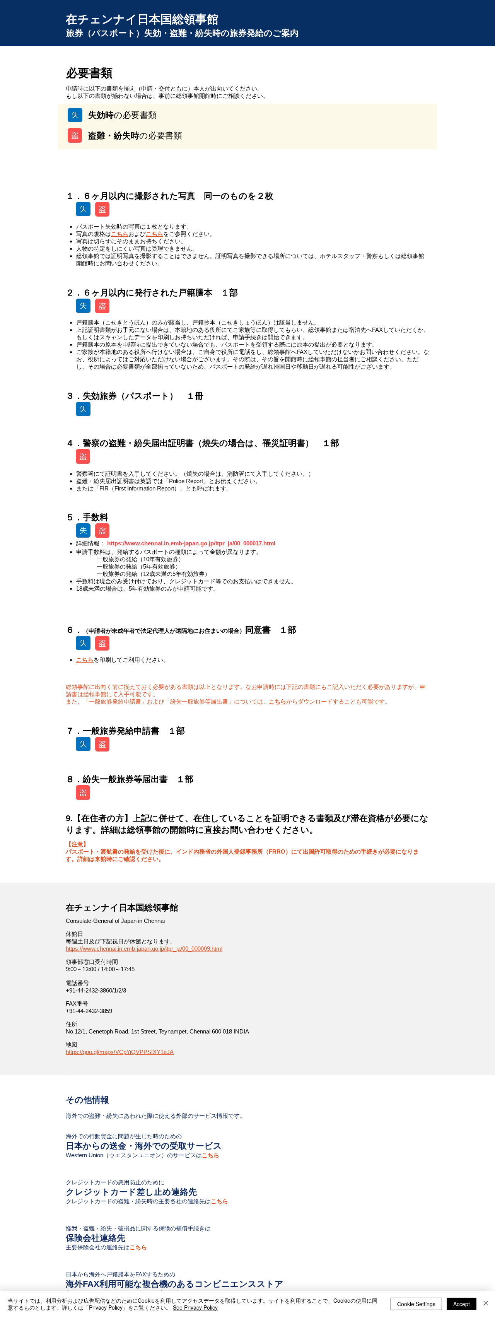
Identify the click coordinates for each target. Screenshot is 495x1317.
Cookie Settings (416, 1304)
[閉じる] (485, 1304)
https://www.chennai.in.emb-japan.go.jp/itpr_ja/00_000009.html (144, 948)
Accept (461, 1304)
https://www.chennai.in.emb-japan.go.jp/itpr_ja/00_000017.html (191, 543)
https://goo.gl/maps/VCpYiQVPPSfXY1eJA (120, 1052)
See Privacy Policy (195, 1307)
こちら (119, 234)
